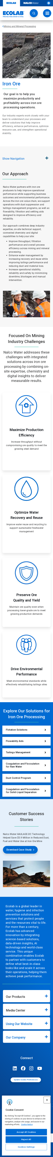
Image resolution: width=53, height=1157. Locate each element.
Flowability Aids (15, 741)
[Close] (47, 1100)
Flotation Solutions (17, 729)
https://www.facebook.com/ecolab (23, 1068)
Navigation (13, 158)
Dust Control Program (18, 778)
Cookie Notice (27, 1124)
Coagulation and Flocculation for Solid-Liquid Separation (22, 791)
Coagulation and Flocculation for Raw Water (22, 765)
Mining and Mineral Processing (20, 26)
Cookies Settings (26, 1147)
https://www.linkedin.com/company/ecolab (15, 1068)
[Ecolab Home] (12, 14)
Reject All (26, 1139)
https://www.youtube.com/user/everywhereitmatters (40, 1068)
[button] (34, 13)
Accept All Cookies (26, 1132)
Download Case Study (19, 849)
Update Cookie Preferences (26, 1080)
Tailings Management (18, 752)
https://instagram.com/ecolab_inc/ (31, 1068)
